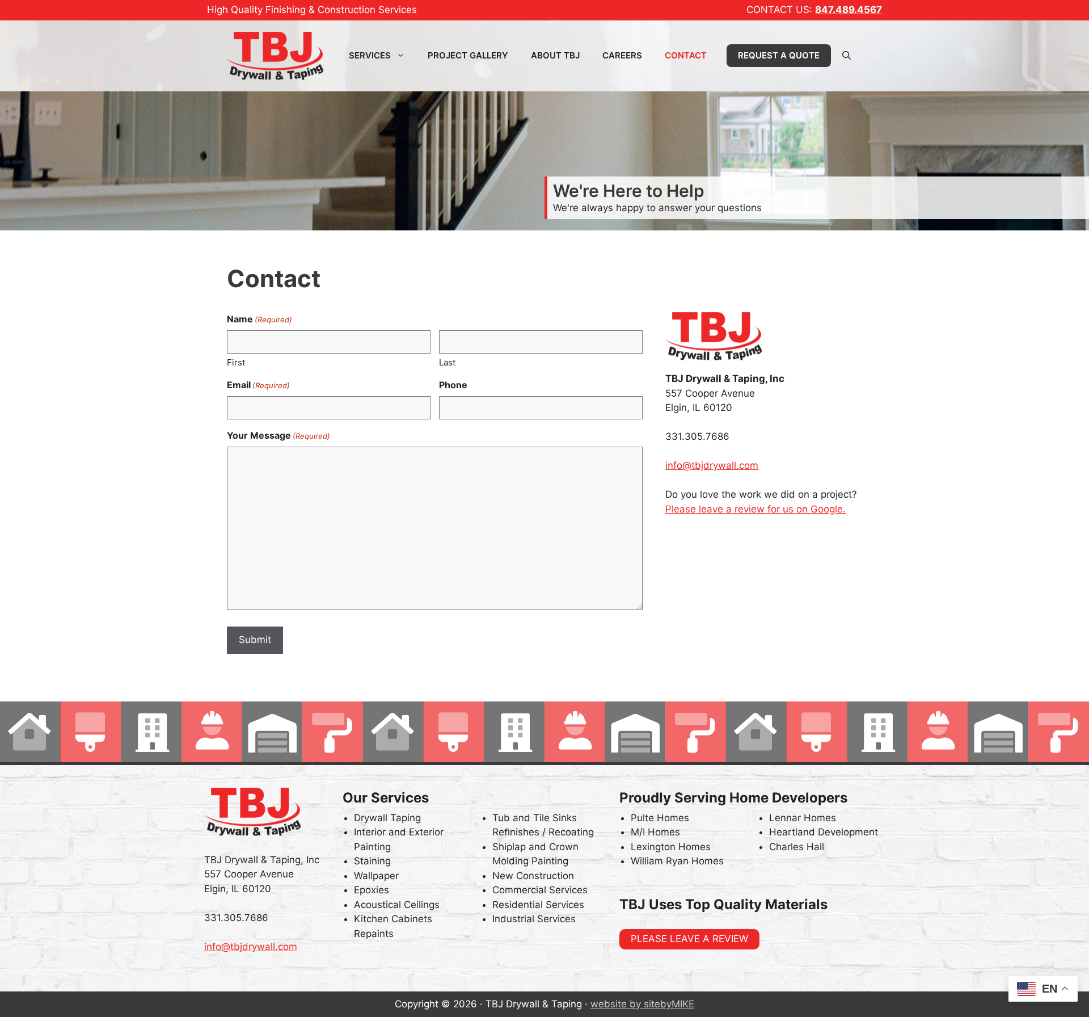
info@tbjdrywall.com (711, 465)
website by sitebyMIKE (642, 1004)
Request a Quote (779, 55)
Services (370, 55)
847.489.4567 (848, 9)
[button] (846, 55)
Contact (686, 55)
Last (447, 362)
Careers (622, 55)
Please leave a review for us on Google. (755, 509)
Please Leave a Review (689, 938)
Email (258, 384)
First (236, 362)
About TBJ (555, 55)
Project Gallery (468, 55)
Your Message (278, 435)
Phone (453, 384)
